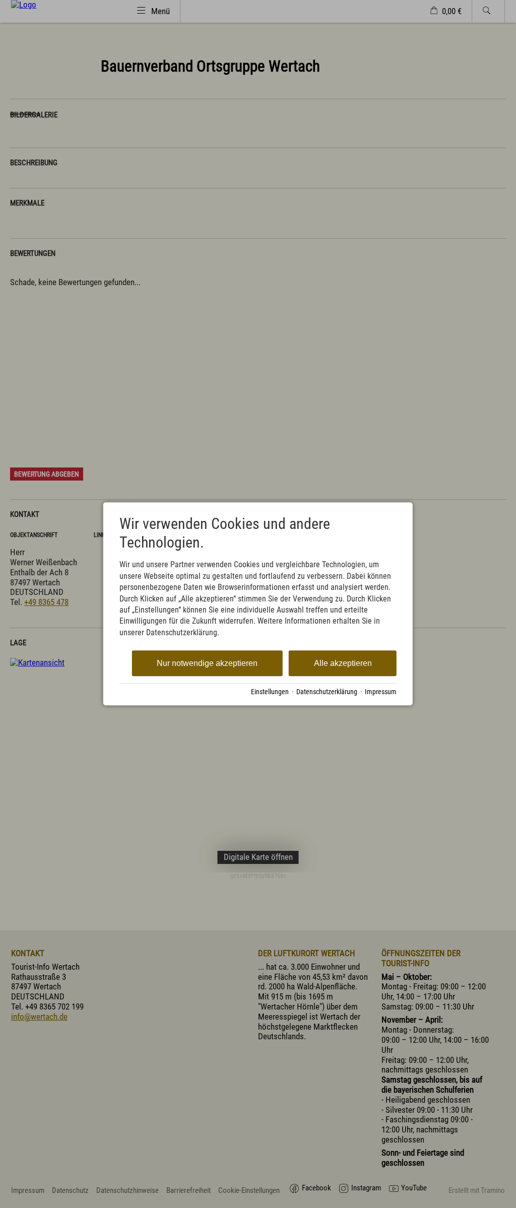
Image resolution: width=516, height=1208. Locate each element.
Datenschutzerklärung (326, 692)
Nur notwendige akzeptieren (207, 663)
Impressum (381, 692)
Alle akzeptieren (343, 663)
